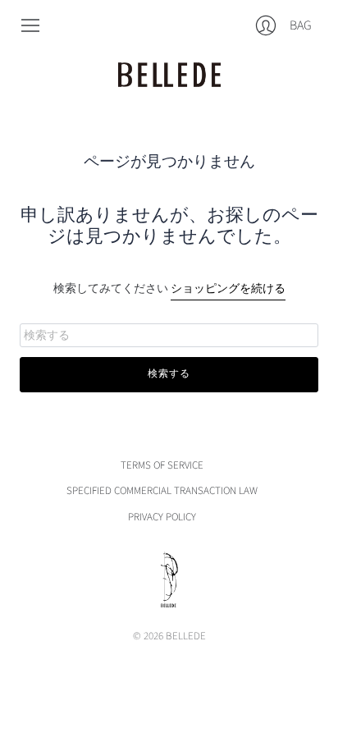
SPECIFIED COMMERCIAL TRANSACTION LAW (162, 490)
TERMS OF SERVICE (162, 465)
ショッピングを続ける (228, 288)
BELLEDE (186, 636)
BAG (300, 28)
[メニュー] (30, 25)
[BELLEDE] (169, 74)
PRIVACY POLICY (162, 517)
